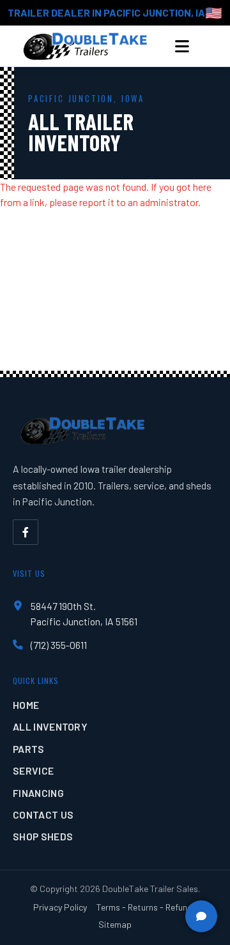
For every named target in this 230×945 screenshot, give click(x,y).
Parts (29, 749)
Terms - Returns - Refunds (146, 907)
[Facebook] (25, 532)
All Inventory (50, 726)
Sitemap (115, 924)
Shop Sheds (43, 836)
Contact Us (43, 814)
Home (26, 705)
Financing (38, 793)
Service (33, 770)
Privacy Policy (60, 907)
